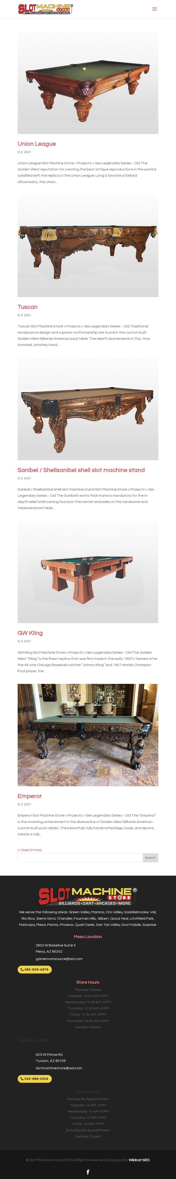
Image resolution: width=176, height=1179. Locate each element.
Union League (37, 144)
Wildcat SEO (139, 1160)
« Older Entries (30, 850)
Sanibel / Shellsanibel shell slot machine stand (81, 470)
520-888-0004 (36, 1078)
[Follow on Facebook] (88, 1172)
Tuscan (28, 307)
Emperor (30, 796)
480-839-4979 (36, 969)
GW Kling (30, 633)
